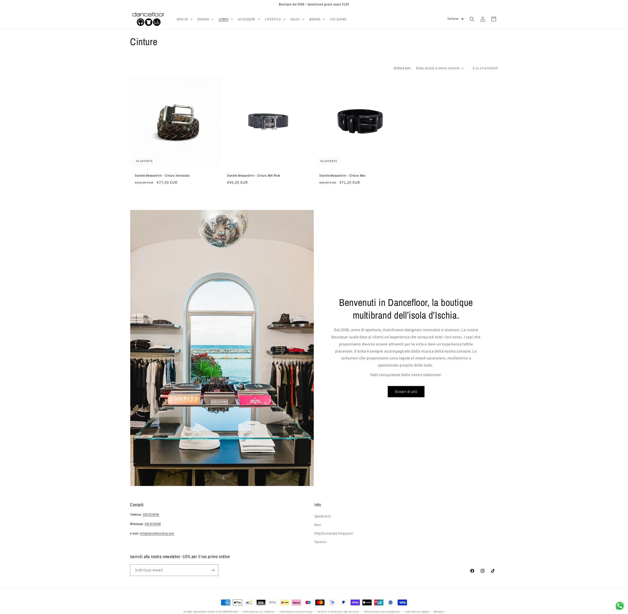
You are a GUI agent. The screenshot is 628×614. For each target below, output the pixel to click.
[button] (184, 19)
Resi (317, 525)
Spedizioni (322, 516)
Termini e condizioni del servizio (338, 611)
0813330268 (151, 514)
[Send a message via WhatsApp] (620, 606)
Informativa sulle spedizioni (382, 611)
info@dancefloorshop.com (157, 533)
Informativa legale (417, 611)
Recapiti (439, 611)
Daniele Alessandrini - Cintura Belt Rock (253, 176)
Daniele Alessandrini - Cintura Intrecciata (162, 176)
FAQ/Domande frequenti (333, 533)
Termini (320, 542)
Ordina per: (402, 68)
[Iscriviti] (212, 570)
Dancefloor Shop (204, 611)
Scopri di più (406, 391)
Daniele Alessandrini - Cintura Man (342, 176)
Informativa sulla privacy (296, 611)
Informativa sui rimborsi (259, 611)
